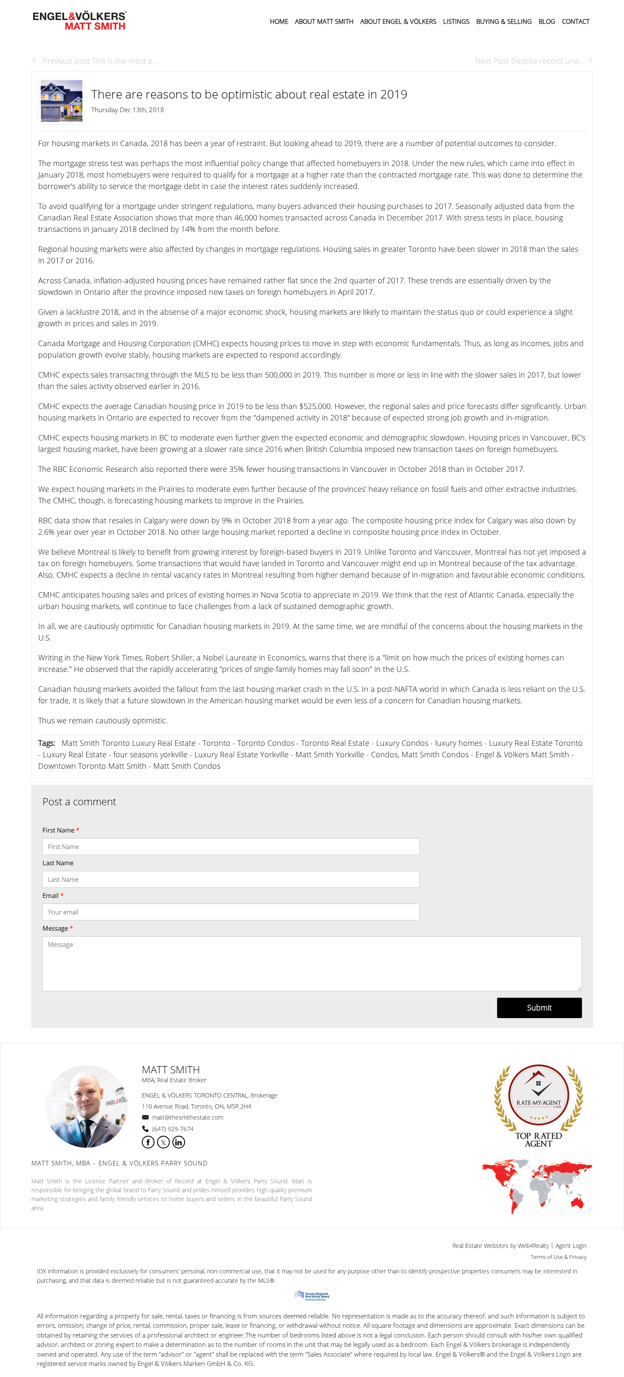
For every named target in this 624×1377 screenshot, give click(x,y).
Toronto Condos (265, 743)
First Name (60, 830)
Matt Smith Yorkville (329, 754)
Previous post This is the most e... (99, 61)
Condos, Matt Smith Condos (420, 754)
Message (57, 928)
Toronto (216, 743)
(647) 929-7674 (173, 1129)
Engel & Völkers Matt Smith (522, 754)
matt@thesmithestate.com (187, 1117)
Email (53, 895)
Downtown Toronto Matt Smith (92, 766)
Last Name (57, 862)
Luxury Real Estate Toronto (536, 743)
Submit (539, 1007)
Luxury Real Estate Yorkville (241, 754)
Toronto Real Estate (335, 743)
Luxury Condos (402, 743)
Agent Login (571, 1246)
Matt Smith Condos (186, 766)
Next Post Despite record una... (529, 61)
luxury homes (458, 743)
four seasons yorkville (150, 754)
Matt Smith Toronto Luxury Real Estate (129, 743)
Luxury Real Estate (75, 754)
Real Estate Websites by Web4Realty (501, 1246)
